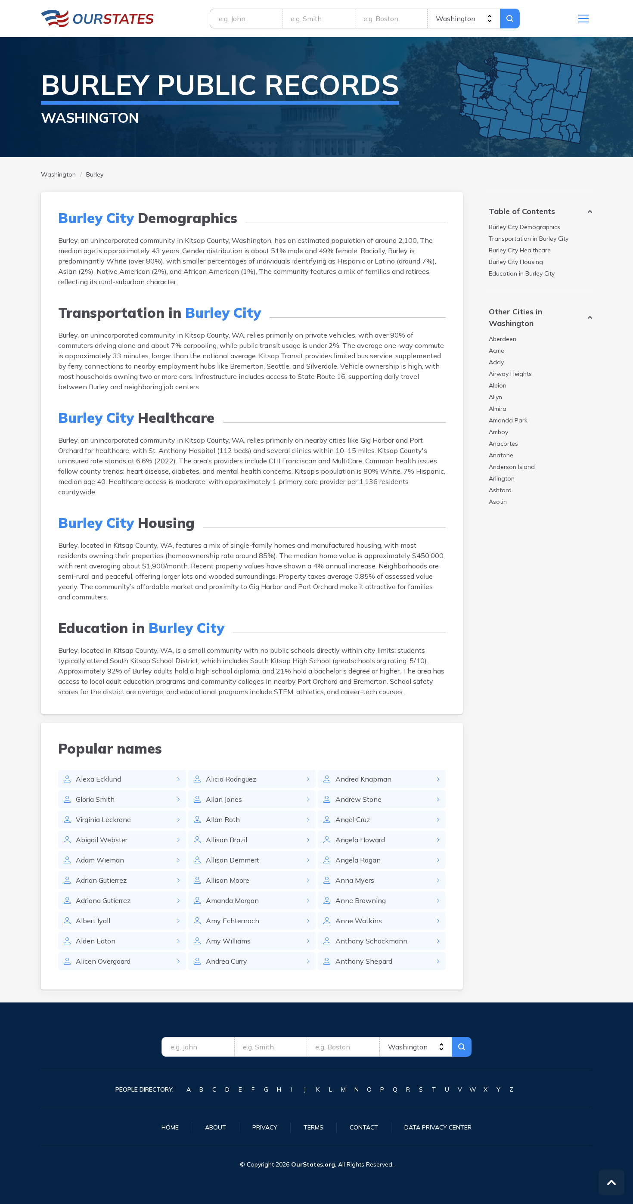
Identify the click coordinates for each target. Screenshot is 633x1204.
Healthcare (520, 250)
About (215, 1127)
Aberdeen (502, 339)
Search (510, 18)
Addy (496, 362)
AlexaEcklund (98, 779)
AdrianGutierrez (101, 880)
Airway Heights (510, 374)
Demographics (524, 227)
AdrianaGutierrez (103, 900)
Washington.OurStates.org (97, 18)
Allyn (495, 397)
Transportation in (528, 238)
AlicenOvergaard (103, 961)
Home (170, 1127)
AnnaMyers (354, 880)
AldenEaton (95, 941)
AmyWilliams (228, 941)
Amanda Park (508, 420)
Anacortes (503, 443)
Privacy (264, 1127)
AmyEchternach (232, 920)
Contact (364, 1127)
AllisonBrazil (226, 839)
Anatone (501, 455)
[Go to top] (611, 1182)
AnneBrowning (360, 900)
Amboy (498, 432)
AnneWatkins (358, 920)
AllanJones (224, 799)
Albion (497, 385)
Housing (516, 262)
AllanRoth (223, 819)
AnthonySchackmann (371, 941)
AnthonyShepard (363, 961)
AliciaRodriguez (231, 779)
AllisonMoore (227, 880)
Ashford (500, 490)
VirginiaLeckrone (103, 819)
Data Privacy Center (438, 1127)
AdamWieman (100, 860)
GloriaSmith (95, 799)
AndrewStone (358, 799)
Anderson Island (512, 467)
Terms (313, 1127)
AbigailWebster (101, 839)
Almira (497, 409)
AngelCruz (352, 819)
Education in (522, 273)
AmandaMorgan (232, 900)
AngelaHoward (360, 839)
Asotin (498, 502)
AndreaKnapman (363, 779)
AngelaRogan (358, 860)
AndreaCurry (226, 961)
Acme (496, 350)
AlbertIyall (93, 920)
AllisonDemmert (232, 860)
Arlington (502, 478)
